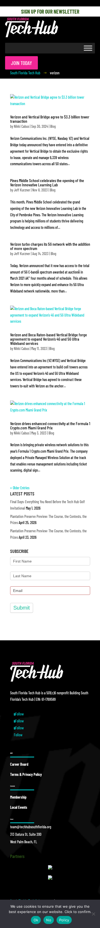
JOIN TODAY (21, 63)
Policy (64, 920)
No (48, 920)
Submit (21, 608)
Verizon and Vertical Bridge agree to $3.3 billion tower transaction (49, 119)
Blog (53, 126)
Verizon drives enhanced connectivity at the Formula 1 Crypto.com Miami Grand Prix (50, 425)
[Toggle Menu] (88, 48)
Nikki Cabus (21, 126)
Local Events (18, 807)
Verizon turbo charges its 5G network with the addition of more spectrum (50, 246)
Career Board (19, 764)
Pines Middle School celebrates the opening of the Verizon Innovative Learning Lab (47, 182)
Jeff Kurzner (22, 190)
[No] (93, 914)
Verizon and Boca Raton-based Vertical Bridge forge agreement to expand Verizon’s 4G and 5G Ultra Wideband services (48, 339)
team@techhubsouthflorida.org (30, 827)
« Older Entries (19, 488)
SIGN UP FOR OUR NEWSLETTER (50, 11)
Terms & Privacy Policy (26, 774)
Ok (36, 920)
